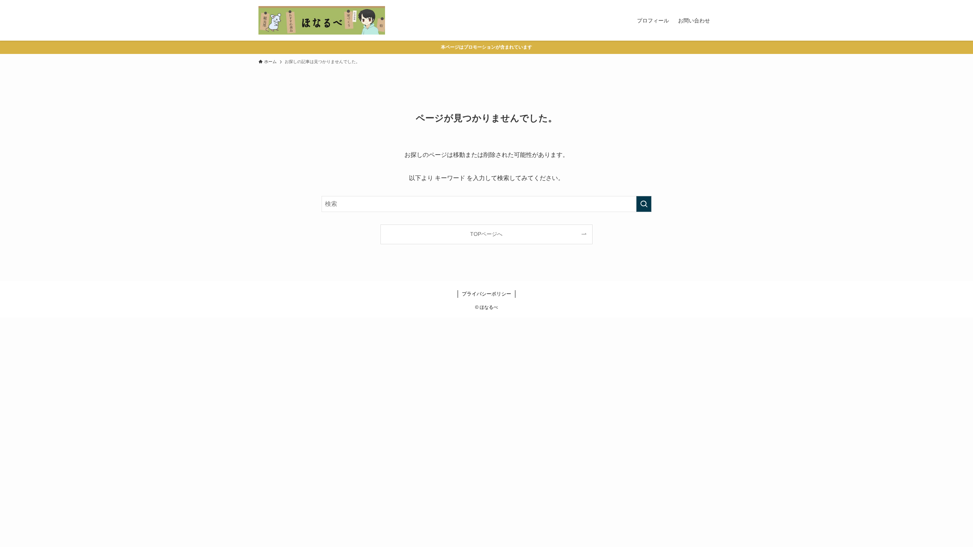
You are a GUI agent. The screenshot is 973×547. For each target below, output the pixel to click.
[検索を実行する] (643, 204)
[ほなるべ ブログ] (321, 20)
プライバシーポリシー (486, 294)
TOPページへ (486, 234)
